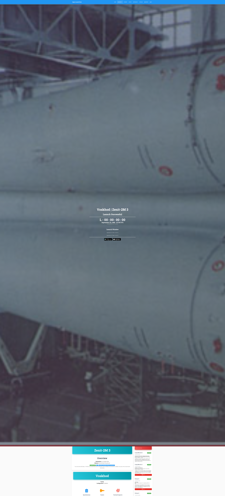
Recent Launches (139, 448)
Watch (143, 474)
